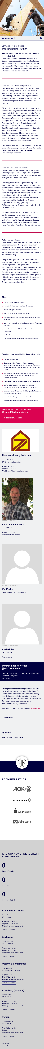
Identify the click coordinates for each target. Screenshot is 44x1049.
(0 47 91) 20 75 (9, 975)
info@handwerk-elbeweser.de (14, 926)
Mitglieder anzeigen (13, 418)
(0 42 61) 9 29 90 (10, 1001)
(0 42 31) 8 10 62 (10, 1028)
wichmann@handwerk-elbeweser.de (16, 471)
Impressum (5, 1043)
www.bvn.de (35, 708)
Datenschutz (6, 1046)
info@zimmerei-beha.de (12, 534)
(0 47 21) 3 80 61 (10, 948)
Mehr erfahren (9, 930)
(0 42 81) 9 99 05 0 (10, 921)
